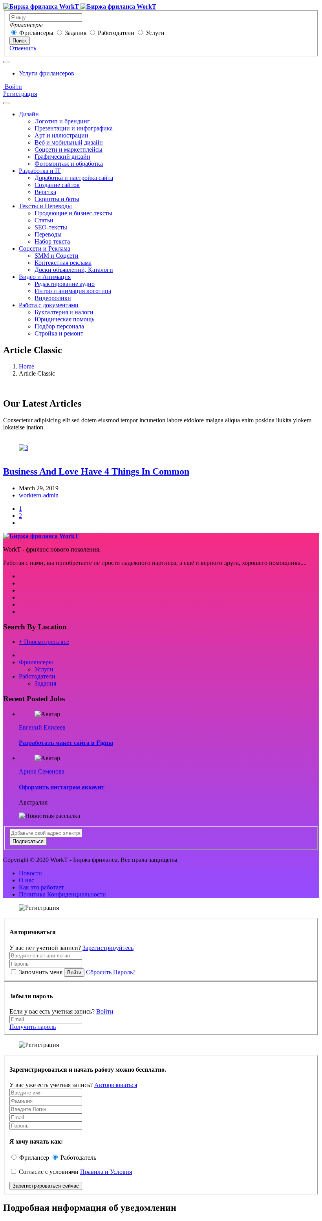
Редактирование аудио (65, 283)
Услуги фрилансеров (46, 73)
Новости (30, 873)
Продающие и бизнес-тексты (73, 213)
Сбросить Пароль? (110, 972)
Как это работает (41, 887)
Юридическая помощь (64, 319)
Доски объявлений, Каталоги (74, 269)
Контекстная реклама (63, 262)
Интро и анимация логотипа (73, 291)
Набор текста (52, 241)
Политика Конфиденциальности (62, 894)
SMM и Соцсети (57, 255)
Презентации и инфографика (74, 128)
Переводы (48, 234)
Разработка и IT (40, 170)
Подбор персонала (59, 326)
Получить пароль (32, 1026)
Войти (12, 86)
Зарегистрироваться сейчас (46, 1186)
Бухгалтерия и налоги (64, 312)
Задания (75, 32)
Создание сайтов (57, 185)
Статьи (44, 220)
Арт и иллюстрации (61, 135)
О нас (26, 880)
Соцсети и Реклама (44, 248)
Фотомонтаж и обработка (69, 163)
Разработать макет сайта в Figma (66, 742)
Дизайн (29, 114)
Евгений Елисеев (42, 727)
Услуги (155, 32)
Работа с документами (49, 305)
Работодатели (116, 32)
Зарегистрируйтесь (108, 947)
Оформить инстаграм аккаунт (61, 787)
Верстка (45, 192)
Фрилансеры (36, 32)
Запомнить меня (40, 972)
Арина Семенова (41, 771)
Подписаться (28, 841)
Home (26, 366)
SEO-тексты (51, 227)
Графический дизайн (62, 156)
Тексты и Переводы (45, 206)
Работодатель (78, 1157)
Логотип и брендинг (62, 121)
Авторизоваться (115, 1085)
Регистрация (20, 93)
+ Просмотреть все (44, 641)
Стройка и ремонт (59, 333)
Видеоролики (53, 298)
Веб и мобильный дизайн (69, 142)
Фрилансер (34, 1157)
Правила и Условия (106, 1171)
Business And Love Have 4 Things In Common (96, 471)
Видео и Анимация (45, 276)
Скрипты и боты (57, 199)
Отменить (22, 48)
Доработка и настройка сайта (74, 177)
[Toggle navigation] (6, 62)
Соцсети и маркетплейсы (68, 149)
